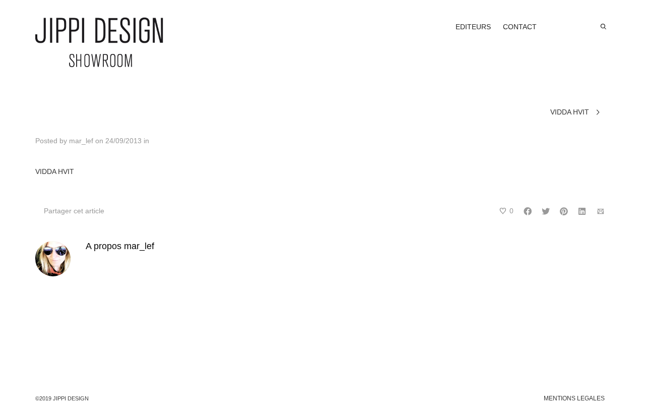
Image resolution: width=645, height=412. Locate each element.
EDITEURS (473, 27)
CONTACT (520, 27)
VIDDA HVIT (54, 171)
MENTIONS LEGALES (574, 398)
